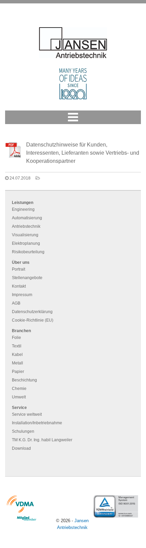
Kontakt (19, 286)
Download (21, 448)
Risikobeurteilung (28, 252)
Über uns (21, 262)
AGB (16, 303)
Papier (18, 371)
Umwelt (19, 397)
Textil (16, 346)
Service (19, 407)
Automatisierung (27, 218)
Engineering (23, 209)
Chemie (19, 388)
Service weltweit (27, 414)
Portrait (18, 269)
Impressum (22, 294)
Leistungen (22, 202)
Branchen (21, 330)
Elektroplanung (26, 243)
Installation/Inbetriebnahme (37, 423)
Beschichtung (24, 380)
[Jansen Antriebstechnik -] (73, 42)
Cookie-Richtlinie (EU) (32, 320)
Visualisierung (25, 235)
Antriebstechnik (26, 226)
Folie (16, 337)
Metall (17, 363)
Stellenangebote (27, 277)
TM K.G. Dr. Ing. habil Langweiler (42, 440)
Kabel (17, 354)
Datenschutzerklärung (32, 311)
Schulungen (23, 431)
